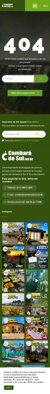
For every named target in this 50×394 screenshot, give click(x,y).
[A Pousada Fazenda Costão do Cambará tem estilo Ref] (13, 233)
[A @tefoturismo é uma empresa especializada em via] (37, 351)
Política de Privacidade (29, 140)
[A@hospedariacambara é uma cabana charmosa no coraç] (37, 233)
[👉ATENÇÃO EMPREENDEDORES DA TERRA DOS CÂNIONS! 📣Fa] (37, 257)
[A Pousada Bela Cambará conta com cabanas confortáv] (13, 351)
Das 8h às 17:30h (33, 202)
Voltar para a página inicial (23, 93)
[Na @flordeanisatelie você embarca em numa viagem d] (37, 328)
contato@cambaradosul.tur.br (29, 195)
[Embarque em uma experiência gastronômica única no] (13, 281)
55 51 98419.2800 (24, 188)
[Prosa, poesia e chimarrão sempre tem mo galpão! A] (13, 257)
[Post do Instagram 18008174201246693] (37, 281)
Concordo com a (22, 140)
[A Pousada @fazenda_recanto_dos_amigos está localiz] (13, 304)
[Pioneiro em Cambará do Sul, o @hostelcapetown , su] (13, 328)
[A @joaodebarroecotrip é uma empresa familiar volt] (37, 304)
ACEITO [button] (9, 388)
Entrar (45, 6)
